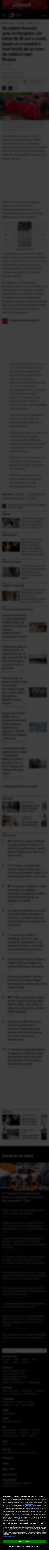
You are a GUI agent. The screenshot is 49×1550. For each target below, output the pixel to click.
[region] (24, 1519)
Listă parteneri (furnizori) (9, 1536)
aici (16, 1514)
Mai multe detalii (29, 1504)
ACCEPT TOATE (24, 1541)
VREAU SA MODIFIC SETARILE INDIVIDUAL (24, 1546)
